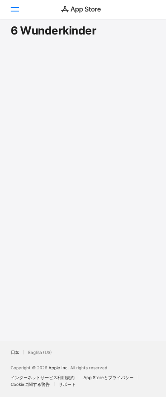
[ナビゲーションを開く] (14, 9)
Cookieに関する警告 (30, 384)
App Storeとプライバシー (108, 377)
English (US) (40, 352)
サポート (67, 384)
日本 (15, 352)
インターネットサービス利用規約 (42, 377)
